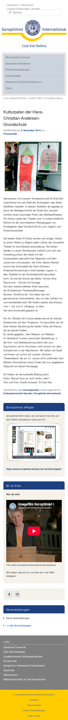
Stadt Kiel (8, 670)
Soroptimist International (17, 63)
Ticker (8, 88)
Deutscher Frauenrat (14, 647)
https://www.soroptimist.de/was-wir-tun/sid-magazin (33, 469)
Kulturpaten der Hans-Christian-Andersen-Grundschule (23, 118)
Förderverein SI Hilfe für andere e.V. (23, 81)
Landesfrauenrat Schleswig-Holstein (22, 656)
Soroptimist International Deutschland (23, 665)
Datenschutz (27, 4)
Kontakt (35, 8)
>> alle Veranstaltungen (18, 625)
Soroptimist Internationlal (47, 393)
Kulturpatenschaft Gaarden (18, 393)
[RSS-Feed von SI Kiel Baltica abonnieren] (17, 596)
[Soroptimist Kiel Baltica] (34, 30)
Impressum (13, 4)
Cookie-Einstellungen (18, 8)
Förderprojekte (13, 75)
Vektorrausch (10, 675)
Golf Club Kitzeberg (14, 651)
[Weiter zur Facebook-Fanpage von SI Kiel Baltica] (9, 596)
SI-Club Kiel (9, 661)
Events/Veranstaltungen (17, 69)
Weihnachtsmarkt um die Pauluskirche (24, 679)
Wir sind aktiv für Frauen (17, 57)
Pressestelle (10, 133)
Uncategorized (31, 390)
